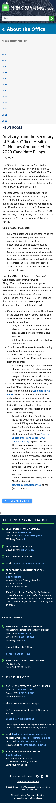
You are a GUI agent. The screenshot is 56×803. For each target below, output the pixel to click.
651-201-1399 (25, 633)
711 (25, 539)
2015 (4, 121)
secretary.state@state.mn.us (28, 563)
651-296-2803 (25, 689)
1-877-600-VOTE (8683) (30, 535)
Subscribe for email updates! (21, 776)
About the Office (25, 29)
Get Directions (14, 576)
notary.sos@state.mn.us (33, 744)
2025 (4, 60)
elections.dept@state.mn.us (26, 485)
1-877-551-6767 (26, 693)
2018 (4, 103)
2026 (4, 54)
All (3, 48)
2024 (4, 66)
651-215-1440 (25, 532)
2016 (4, 115)
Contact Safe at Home (18, 653)
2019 (4, 96)
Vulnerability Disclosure (28, 781)
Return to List (18, 501)
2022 (4, 78)
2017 (4, 109)
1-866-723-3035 (26, 636)
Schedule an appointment (20, 718)
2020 (4, 90)
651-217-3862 (27, 549)
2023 (4, 72)
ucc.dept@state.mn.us (29, 741)
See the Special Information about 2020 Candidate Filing (30, 438)
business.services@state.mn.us (29, 734)
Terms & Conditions (28, 789)
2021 (4, 84)
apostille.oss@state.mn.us (35, 737)
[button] (51, 18)
